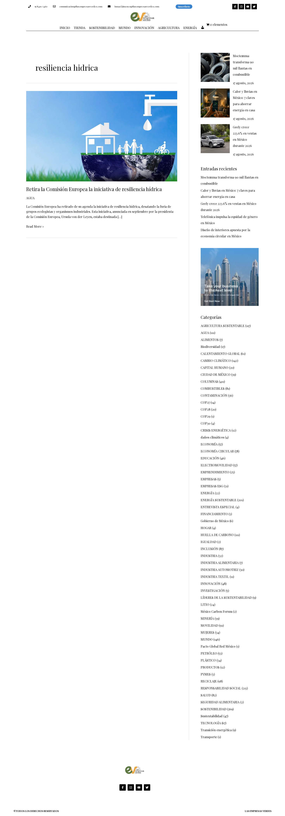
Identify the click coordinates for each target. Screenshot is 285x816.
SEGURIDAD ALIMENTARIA (220, 702)
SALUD (206, 695)
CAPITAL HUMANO (214, 368)
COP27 (205, 402)
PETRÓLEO (209, 653)
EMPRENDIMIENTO (215, 472)
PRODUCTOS (210, 667)
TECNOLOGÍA (211, 723)
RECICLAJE (209, 681)
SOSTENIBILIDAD (213, 709)
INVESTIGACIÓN (213, 591)
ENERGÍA (207, 493)
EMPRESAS (209, 479)
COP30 (205, 423)
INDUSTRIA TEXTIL (215, 577)
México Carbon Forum (216, 611)
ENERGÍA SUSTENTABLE (218, 500)
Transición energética (216, 730)
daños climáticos (212, 437)
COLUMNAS (209, 381)
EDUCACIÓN (210, 458)
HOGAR (206, 528)
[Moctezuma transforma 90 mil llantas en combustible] (215, 67)
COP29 (205, 416)
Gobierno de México (215, 521)
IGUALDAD (208, 542)
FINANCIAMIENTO (214, 514)
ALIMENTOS (210, 340)
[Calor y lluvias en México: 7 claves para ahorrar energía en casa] (215, 103)
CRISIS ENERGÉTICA (216, 430)
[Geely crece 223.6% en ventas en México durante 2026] (215, 138)
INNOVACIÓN (210, 584)
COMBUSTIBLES (213, 388)
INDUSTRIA (209, 556)
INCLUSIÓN (209, 549)
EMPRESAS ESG (212, 486)
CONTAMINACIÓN (214, 395)
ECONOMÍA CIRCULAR (217, 451)
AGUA (30, 198)
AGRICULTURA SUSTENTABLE (222, 326)
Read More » (35, 226)
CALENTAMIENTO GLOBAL (220, 354)
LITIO (205, 604)
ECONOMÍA (209, 444)
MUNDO (206, 639)
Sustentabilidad (212, 716)
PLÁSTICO (208, 660)
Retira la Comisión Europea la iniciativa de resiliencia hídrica (94, 189)
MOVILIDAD (209, 625)
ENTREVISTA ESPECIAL (218, 507)
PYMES (206, 674)
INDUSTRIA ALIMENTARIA (220, 563)
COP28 (205, 409)
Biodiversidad (210, 347)
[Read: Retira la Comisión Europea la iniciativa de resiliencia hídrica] (101, 136)
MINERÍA (207, 618)
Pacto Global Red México (218, 646)
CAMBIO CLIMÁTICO (216, 361)
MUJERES (207, 632)
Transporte (209, 737)
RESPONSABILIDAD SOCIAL (221, 688)
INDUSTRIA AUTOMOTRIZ (219, 570)
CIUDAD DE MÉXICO (215, 374)
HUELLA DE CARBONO (217, 535)
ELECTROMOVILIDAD (216, 465)
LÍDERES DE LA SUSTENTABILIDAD (226, 597)
